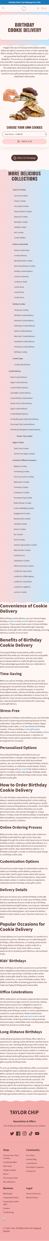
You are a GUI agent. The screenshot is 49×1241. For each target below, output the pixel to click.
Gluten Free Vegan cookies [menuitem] (24, 453)
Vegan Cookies (18, 442)
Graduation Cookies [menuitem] (21, 492)
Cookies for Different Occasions (24, 460)
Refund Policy (32, 1197)
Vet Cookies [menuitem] (18, 534)
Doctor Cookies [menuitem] (20, 529)
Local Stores (31, 1163)
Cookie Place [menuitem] (19, 292)
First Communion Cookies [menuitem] (24, 477)
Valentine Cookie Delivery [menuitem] (24, 320)
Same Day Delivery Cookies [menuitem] (24, 266)
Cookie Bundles (10, 1162)
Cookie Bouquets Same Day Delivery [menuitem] (24, 419)
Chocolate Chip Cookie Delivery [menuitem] (22, 424)
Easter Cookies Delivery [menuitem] (23, 331)
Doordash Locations (35, 1167)
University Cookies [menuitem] (21, 487)
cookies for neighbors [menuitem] (22, 587)
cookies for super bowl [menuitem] (22, 571)
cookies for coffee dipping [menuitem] (24, 576)
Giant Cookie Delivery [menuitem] (18, 377)
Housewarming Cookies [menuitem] (23, 498)
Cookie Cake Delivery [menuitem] (22, 364)
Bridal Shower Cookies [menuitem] (22, 503)
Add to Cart (26, 141)
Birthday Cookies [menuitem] (20, 352)
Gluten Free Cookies (24, 436)
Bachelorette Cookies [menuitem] (22, 518)
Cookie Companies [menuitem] (21, 276)
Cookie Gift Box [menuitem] (20, 237)
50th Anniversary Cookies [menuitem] (24, 566)
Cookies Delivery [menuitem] (20, 255)
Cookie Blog (31, 1159)
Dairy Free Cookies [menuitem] (21, 448)
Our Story (30, 1155)
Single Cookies (9, 1170)
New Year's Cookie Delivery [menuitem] (24, 336)
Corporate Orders (11, 1197)
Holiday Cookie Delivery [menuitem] (23, 271)
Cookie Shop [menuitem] (19, 287)
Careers (6, 1208)
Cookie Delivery (15, 371)
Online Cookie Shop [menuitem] (21, 250)
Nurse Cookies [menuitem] (19, 539)
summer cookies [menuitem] (20, 592)
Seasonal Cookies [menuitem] (21, 216)
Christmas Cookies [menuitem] (21, 310)
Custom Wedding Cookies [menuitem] (24, 508)
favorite (25, 621)
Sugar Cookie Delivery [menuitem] (18, 408)
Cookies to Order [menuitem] (20, 281)
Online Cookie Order (20, 244)
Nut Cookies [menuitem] (19, 232)
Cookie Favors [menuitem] (19, 555)
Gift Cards (7, 1166)
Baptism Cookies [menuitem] (20, 466)
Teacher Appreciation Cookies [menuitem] (25, 545)
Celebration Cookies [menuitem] (22, 560)
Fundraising (8, 1212)
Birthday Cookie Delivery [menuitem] (23, 315)
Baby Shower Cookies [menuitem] (22, 550)
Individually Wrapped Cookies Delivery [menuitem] (25, 429)
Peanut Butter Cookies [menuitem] (23, 211)
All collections (9, 1181)
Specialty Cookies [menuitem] (21, 222)
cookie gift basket (31, 729)
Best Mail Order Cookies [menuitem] (23, 261)
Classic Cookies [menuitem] (20, 201)
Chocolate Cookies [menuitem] (21, 206)
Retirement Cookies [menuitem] (21, 482)
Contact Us (31, 1171)
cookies (11, 621)
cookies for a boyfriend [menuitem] (23, 581)
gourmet (23, 769)
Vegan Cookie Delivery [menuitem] (19, 382)
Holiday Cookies (19, 304)
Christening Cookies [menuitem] (21, 471)
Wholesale (7, 1193)
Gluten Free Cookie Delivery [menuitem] (21, 403)
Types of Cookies (19, 189)
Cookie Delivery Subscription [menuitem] (21, 398)
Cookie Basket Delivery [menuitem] (19, 414)
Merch (6, 1174)
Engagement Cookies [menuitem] (22, 513)
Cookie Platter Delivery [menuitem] (19, 387)
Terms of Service (33, 1193)
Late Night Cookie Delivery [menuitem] (20, 393)
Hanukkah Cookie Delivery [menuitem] (24, 341)
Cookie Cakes (18, 358)
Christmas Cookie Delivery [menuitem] (24, 347)
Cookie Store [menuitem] (19, 297)
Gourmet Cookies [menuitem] (21, 196)
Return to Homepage (27, 158)
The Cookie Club (10, 1178)
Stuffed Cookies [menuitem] (20, 227)
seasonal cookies (31, 1016)
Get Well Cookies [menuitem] (20, 524)
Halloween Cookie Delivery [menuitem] (24, 326)
